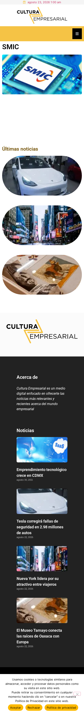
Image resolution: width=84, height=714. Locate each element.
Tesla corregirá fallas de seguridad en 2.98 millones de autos (40, 527)
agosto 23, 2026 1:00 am (44, 2)
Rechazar (34, 707)
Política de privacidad (61, 707)
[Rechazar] (77, 694)
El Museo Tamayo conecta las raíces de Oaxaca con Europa (39, 636)
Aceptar (15, 707)
